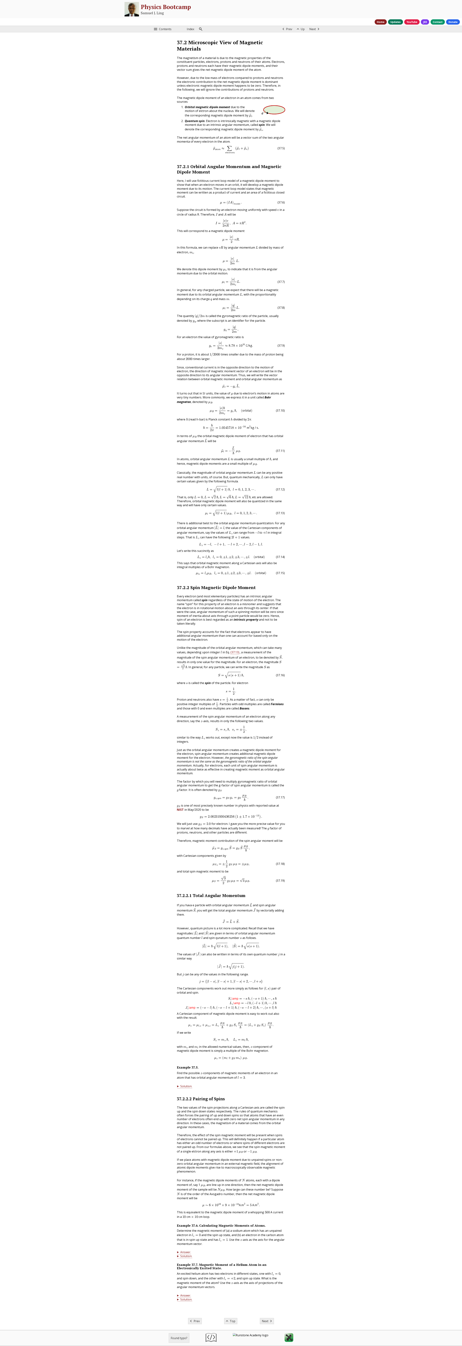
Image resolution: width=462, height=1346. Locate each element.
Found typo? (179, 1338)
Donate (452, 22)
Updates (395, 22)
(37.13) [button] (234, 652)
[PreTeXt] (211, 1338)
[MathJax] (289, 1338)
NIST (180, 810)
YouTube (412, 22)
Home (380, 22)
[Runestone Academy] (250, 1338)
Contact (438, 22)
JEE (425, 22)
